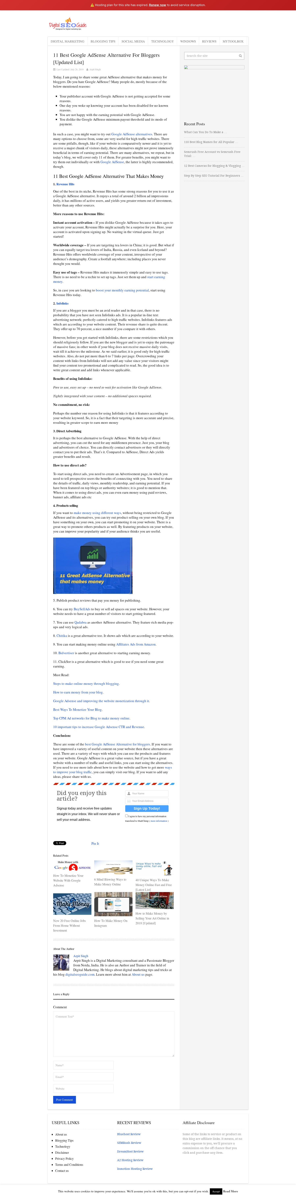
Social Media (133, 41)
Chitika (62, 635)
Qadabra (81, 622)
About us (138, 974)
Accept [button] (216, 1191)
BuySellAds (82, 609)
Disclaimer (62, 1152)
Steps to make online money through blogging (86, 683)
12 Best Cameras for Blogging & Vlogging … (214, 165)
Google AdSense (112, 162)
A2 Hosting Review (130, 1160)
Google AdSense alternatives (131, 134)
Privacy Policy (64, 1158)
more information (159, 820)
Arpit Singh (95, 69)
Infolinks (62, 303)
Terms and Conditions (69, 1164)
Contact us (62, 1170)
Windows (188, 41)
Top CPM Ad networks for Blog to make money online (91, 718)
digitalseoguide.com (79, 974)
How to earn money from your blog (78, 692)
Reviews (209, 41)
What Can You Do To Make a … (205, 132)
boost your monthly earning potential (122, 290)
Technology (162, 41)
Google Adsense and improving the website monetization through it (101, 701)
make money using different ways (97, 512)
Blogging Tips (103, 41)
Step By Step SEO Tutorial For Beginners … (214, 175)
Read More (230, 1191)
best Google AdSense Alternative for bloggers (117, 744)
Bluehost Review (129, 1134)
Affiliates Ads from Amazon (136, 644)
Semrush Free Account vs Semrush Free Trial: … (212, 154)
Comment (60, 1007)
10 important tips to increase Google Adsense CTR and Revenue (98, 726)
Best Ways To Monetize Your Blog (77, 709)
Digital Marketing (67, 41)
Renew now (157, 5)
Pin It (95, 843)
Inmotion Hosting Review (135, 1168)
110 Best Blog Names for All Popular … (211, 142)
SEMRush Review (129, 1142)
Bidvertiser (66, 653)
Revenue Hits (65, 184)
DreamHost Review (130, 1151)
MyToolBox (233, 41)
